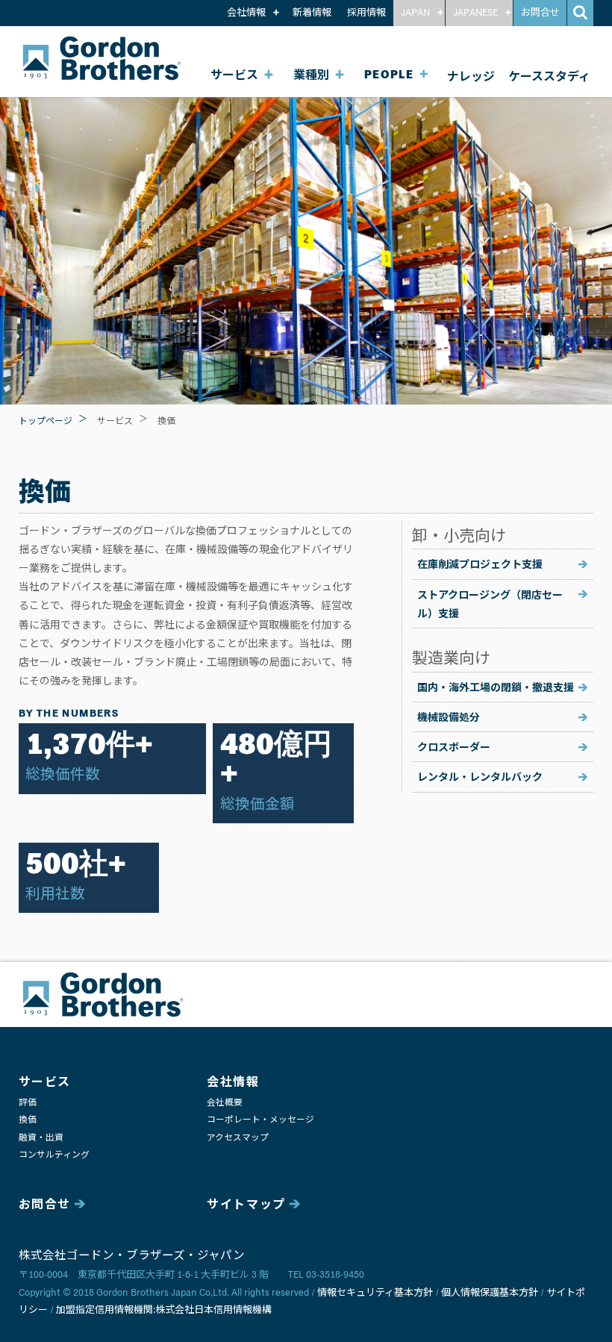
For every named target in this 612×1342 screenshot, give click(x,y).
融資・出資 (41, 1138)
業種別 (311, 75)
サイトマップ (246, 1205)
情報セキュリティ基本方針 (375, 1293)
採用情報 (366, 13)
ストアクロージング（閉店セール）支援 (490, 603)
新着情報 (312, 13)
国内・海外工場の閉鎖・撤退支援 (495, 686)
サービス (234, 75)
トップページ (45, 419)
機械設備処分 (448, 716)
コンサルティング (54, 1155)
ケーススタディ (549, 75)
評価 (28, 1103)
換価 (28, 1120)
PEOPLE (389, 75)
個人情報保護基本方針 (489, 1293)
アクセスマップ (238, 1138)
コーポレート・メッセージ (260, 1120)
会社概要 (225, 1103)
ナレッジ (471, 75)
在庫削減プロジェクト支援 (480, 563)
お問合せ (540, 13)
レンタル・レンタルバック (480, 776)
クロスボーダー (453, 746)
